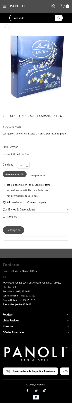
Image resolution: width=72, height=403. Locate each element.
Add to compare (38, 202)
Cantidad (8, 164)
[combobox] (32, 18)
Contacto (11, 264)
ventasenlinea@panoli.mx (21, 277)
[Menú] (4, 6)
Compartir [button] (12, 216)
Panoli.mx (40, 384)
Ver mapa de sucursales (17, 309)
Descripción (13, 230)
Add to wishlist (14, 202)
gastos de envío (16, 133)
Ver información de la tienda (22, 195)
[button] (36, 209)
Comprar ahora (38, 175)
